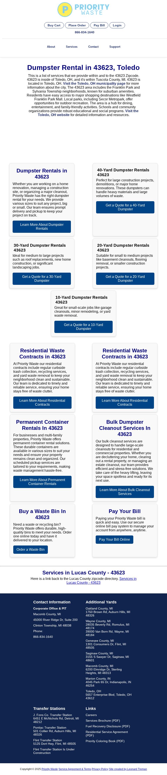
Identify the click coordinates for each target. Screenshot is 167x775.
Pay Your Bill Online (114, 539)
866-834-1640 (84, 32)
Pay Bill (99, 25)
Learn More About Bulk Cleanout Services (125, 492)
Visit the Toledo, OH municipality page (94, 83)
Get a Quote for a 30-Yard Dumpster (41, 278)
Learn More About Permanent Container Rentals (42, 482)
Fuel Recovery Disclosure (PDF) (108, 726)
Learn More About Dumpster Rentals (41, 226)
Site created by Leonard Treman (128, 769)
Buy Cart (54, 25)
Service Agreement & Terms (74, 769)
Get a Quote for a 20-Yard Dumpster (125, 278)
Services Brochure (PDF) (103, 720)
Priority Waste (50, 769)
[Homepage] (83, 10)
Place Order (77, 25)
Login (117, 25)
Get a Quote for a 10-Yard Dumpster (83, 327)
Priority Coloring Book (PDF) (105, 741)
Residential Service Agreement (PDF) (107, 733)
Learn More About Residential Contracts (42, 402)
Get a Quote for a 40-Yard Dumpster (125, 207)
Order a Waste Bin (31, 549)
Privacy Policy (100, 769)
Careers (91, 715)
